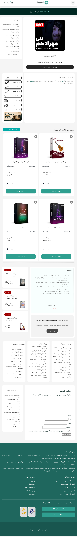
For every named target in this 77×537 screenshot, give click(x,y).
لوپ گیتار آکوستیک (16, 91)
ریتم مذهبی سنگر (20, 227)
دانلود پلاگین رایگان (44, 344)
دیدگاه (69, 415)
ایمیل (69, 423)
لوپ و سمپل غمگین (30, 487)
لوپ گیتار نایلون (17, 77)
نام (70, 419)
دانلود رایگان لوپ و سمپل (68, 484)
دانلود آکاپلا (43, 11)
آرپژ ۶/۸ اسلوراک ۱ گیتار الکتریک (21, 162)
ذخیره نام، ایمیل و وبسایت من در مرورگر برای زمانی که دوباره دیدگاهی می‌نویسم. (48, 431)
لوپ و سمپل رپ (16, 104)
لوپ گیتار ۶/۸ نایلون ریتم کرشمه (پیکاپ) (56, 162)
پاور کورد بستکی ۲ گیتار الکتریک (56, 227)
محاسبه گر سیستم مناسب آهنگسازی (65, 481)
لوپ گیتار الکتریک (16, 82)
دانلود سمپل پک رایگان (18, 344)
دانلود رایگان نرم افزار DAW (67, 494)
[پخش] (43, 183)
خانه (48, 11)
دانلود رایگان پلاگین (70, 487)
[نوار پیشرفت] (59, 183)
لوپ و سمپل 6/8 (31, 484)
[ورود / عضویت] (8, 3)
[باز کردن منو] (73, 3)
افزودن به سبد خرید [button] (56, 191)
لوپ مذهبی (18, 109)
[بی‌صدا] (69, 183)
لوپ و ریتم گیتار (31, 481)
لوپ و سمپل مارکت (30, 490)
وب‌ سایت (68, 427)
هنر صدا (32, 81)
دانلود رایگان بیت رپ (69, 490)
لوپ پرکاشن (17, 100)
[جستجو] (4, 3)
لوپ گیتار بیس (17, 86)
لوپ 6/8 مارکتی (17, 95)
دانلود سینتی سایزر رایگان (66, 344)
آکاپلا (63, 81)
